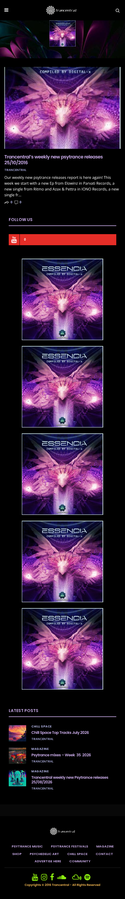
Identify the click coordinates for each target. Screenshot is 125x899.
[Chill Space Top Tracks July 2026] (17, 733)
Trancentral (15, 170)
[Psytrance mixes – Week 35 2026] (17, 756)
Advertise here (48, 861)
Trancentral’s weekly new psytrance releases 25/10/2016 (53, 159)
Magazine (40, 749)
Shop (17, 854)
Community (79, 861)
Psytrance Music (27, 846)
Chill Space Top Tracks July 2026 (60, 732)
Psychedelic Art (44, 854)
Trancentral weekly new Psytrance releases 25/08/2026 (69, 780)
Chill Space (41, 726)
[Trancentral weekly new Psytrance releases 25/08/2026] (17, 778)
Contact (104, 854)
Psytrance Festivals (69, 846)
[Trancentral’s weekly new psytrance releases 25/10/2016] (62, 108)
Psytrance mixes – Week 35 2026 (61, 755)
